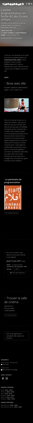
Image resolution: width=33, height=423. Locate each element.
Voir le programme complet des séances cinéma (15, 335)
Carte (17, 269)
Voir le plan (5, 364)
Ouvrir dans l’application (18, 272)
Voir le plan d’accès (10, 315)
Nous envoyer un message (9, 369)
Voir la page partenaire (11, 213)
